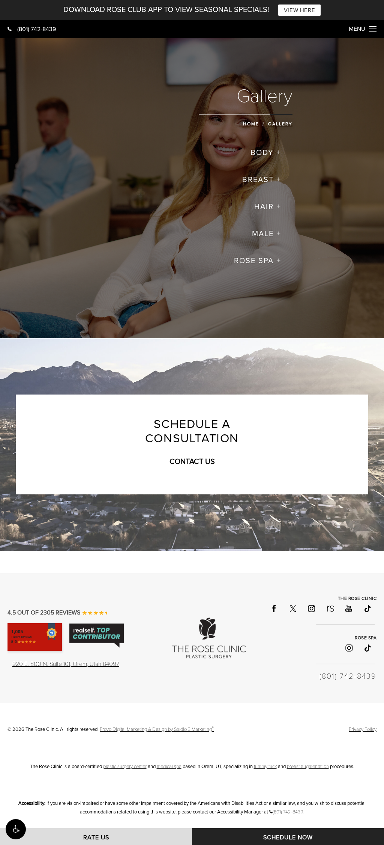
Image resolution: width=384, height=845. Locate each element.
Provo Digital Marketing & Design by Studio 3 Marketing (157, 729)
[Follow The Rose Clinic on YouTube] (348, 608)
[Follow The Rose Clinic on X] (292, 608)
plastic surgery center (125, 767)
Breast (258, 179)
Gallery (280, 124)
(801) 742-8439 (36, 29)
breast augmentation (308, 767)
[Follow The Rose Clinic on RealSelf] (330, 608)
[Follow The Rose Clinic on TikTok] (367, 608)
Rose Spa (254, 260)
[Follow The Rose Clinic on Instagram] (311, 608)
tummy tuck (265, 767)
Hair (264, 206)
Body (262, 152)
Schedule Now (288, 837)
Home (251, 124)
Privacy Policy (362, 729)
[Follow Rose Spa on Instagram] (348, 648)
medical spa (169, 767)
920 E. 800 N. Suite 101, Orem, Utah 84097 (65, 664)
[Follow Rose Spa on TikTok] (367, 648)
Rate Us (96, 837)
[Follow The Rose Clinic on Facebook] (274, 608)
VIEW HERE (299, 10)
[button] (16, 829)
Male (263, 233)
